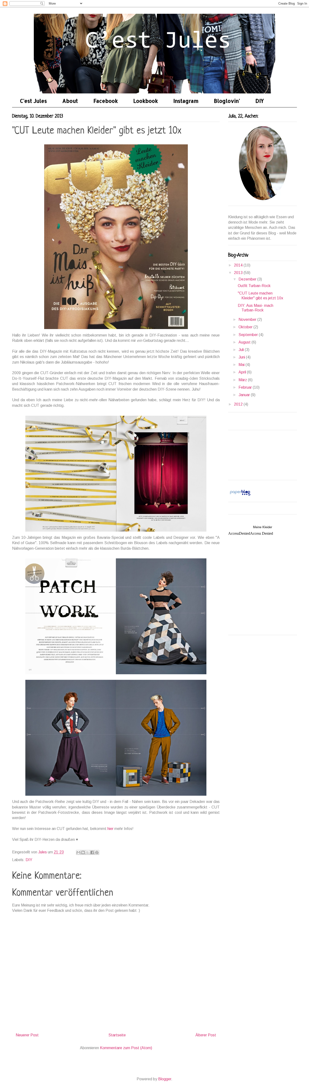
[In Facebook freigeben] (92, 852)
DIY (259, 101)
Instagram (185, 101)
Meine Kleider (262, 527)
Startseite (117, 1035)
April (243, 372)
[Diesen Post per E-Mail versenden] (78, 852)
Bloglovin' (227, 101)
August (245, 342)
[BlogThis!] (83, 852)
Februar (246, 387)
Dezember (248, 279)
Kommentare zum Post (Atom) (126, 1048)
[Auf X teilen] (87, 852)
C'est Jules (33, 101)
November (248, 319)
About (70, 101)
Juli (242, 350)
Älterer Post (205, 1035)
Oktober (246, 327)
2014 (239, 265)
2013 (239, 273)
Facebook (105, 101)
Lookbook (145, 101)
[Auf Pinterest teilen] (96, 852)
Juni (242, 357)
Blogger (164, 1079)
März (243, 380)
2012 (239, 404)
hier (110, 829)
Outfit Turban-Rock (254, 286)
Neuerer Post (27, 1035)
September (249, 335)
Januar (245, 395)
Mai (242, 365)
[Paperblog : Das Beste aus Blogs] (240, 495)
